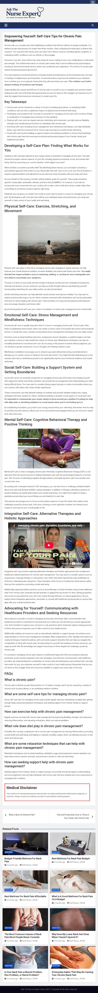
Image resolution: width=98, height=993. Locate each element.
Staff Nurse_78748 (30, 941)
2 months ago (12, 865)
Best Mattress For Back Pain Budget (71, 858)
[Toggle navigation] (6, 25)
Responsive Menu (92, 2)
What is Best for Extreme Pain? (22, 815)
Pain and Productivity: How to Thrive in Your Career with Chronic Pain (73, 816)
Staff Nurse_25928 (30, 865)
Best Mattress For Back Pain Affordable (25, 896)
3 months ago (12, 941)
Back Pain (8, 852)
